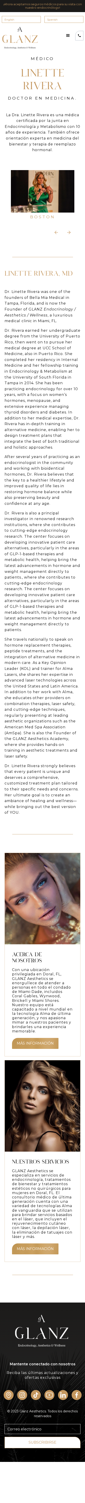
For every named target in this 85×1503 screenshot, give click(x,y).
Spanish (52, 19)
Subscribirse (42, 1442)
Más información (35, 1043)
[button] (68, 35)
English (9, 19)
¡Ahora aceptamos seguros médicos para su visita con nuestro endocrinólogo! (42, 6)
